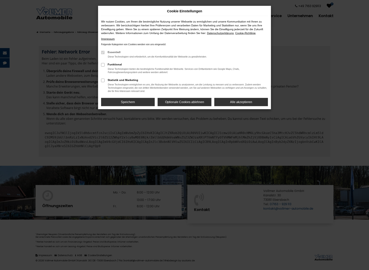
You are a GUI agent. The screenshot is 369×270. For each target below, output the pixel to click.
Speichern (128, 102)
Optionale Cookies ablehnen (184, 102)
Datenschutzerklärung (220, 33)
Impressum (108, 38)
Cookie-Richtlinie (245, 33)
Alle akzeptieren (241, 102)
